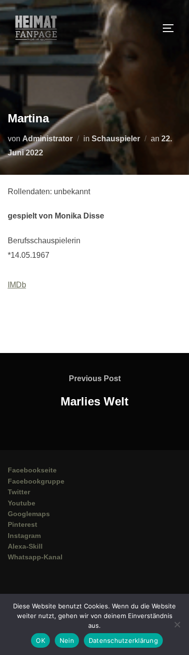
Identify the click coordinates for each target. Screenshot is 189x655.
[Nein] (177, 624)
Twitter (19, 492)
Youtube (21, 503)
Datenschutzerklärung (123, 640)
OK (40, 640)
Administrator (47, 138)
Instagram (24, 535)
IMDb (17, 285)
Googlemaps (29, 514)
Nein (67, 640)
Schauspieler (116, 138)
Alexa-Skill (25, 546)
